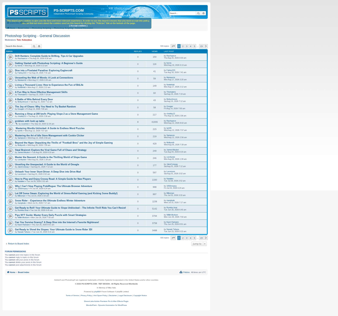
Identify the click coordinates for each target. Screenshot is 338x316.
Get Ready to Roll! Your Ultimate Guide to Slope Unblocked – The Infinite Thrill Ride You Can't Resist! (70, 207)
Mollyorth (21, 145)
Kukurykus (27, 40)
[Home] (30, 11)
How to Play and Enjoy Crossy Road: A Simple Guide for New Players (53, 179)
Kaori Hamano (24, 225)
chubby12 (22, 116)
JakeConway (23, 167)
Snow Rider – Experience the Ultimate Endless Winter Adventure (50, 200)
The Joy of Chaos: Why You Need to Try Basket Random (45, 106)
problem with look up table (29, 121)
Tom (19, 40)
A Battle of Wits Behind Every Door (34, 99)
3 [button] (186, 46)
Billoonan (21, 196)
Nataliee (21, 181)
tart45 (20, 131)
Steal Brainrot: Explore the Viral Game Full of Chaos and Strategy (50, 150)
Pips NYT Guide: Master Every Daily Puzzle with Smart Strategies (50, 215)
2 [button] (182, 46)
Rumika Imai (23, 210)
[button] (173, 46)
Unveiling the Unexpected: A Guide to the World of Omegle (47, 164)
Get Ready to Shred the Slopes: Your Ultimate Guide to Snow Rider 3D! (53, 229)
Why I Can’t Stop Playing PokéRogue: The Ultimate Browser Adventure (53, 186)
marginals (22, 203)
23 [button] (201, 46)
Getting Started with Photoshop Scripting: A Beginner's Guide (49, 63)
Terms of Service (72, 295)
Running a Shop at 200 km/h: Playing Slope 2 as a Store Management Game (56, 114)
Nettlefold (22, 87)
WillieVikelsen (23, 217)
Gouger (21, 109)
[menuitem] (185, 272)
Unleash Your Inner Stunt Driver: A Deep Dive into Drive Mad (48, 171)
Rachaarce (22, 58)
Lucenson (22, 174)
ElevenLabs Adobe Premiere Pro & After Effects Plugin (106, 301)
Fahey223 (22, 73)
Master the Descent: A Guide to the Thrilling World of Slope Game (51, 157)
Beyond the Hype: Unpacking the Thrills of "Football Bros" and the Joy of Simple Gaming (64, 142)
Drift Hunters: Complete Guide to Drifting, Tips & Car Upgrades (49, 56)
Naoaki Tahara (24, 232)
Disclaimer (113, 295)
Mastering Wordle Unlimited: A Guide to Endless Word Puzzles (49, 128)
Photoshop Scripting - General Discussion (37, 36)
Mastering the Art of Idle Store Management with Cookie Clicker (49, 135)
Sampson (22, 138)
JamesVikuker (24, 152)
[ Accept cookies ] (78, 26)
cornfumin (22, 160)
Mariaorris (22, 80)
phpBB (97, 292)
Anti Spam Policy (100, 295)
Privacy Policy (86, 295)
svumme (25, 124)
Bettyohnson (23, 102)
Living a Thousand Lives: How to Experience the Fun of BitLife (49, 85)
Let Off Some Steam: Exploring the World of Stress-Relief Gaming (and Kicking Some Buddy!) (66, 193)
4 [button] (190, 46)
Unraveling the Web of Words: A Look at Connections (44, 77)
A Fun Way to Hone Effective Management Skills (41, 92)
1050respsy (23, 188)
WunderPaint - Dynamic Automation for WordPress (106, 305)
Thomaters (22, 94)
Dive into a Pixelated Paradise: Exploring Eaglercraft (43, 70)
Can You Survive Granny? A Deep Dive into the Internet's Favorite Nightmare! (57, 222)
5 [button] (194, 46)
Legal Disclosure (125, 295)
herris (20, 66)
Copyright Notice (140, 295)
